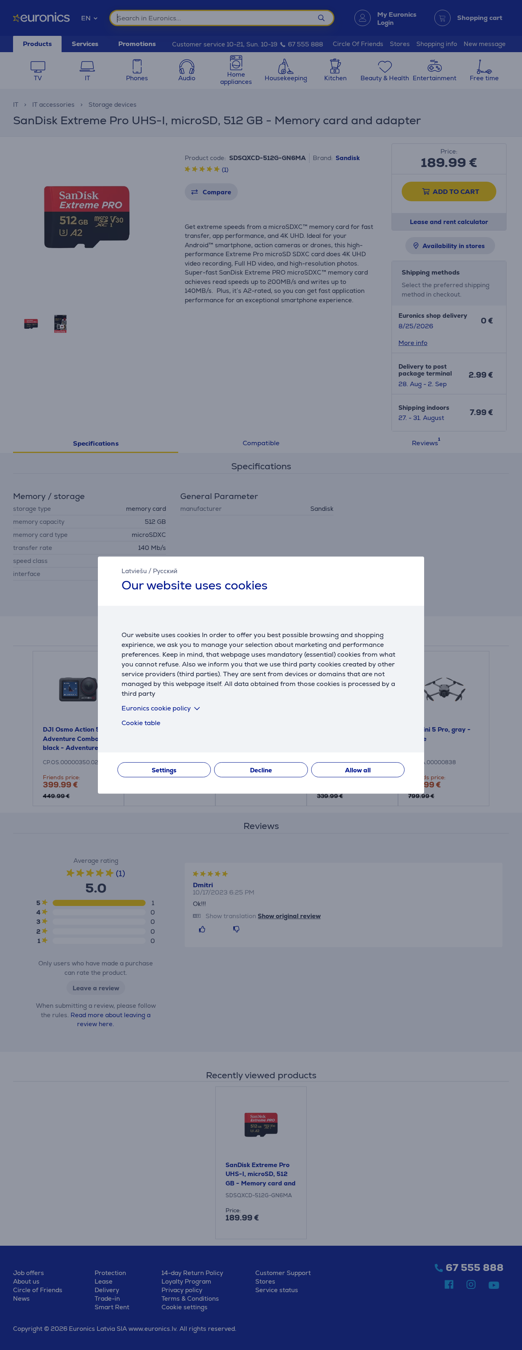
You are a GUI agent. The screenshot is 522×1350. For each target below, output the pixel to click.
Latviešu (134, 571)
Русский (165, 571)
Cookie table (141, 723)
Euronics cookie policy (156, 708)
